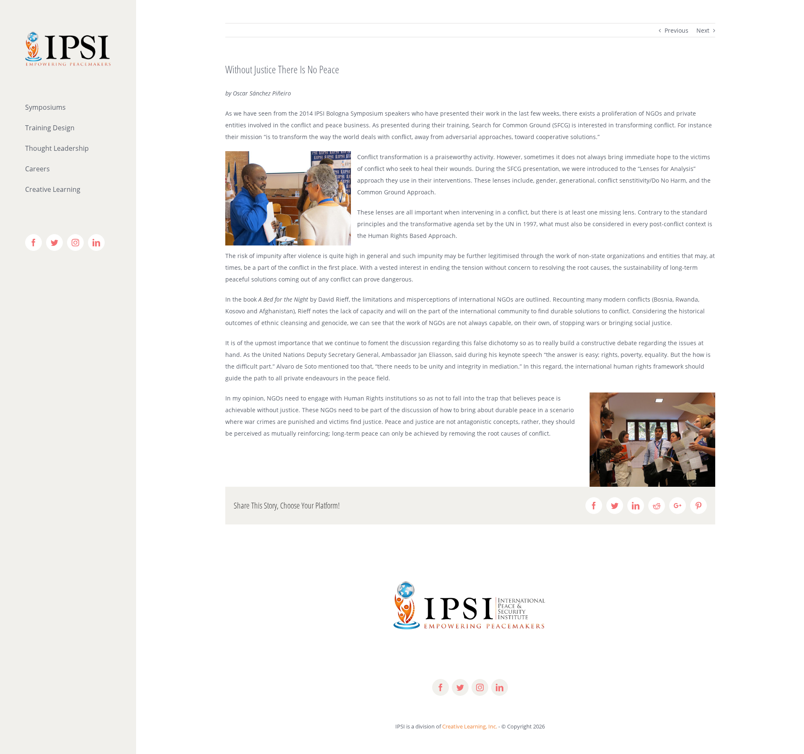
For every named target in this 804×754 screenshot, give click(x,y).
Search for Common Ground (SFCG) (521, 125)
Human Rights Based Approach (412, 236)
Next (702, 30)
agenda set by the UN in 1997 (495, 224)
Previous (676, 30)
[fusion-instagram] (480, 687)
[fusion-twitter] (460, 687)
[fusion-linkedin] (499, 687)
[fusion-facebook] (440, 687)
